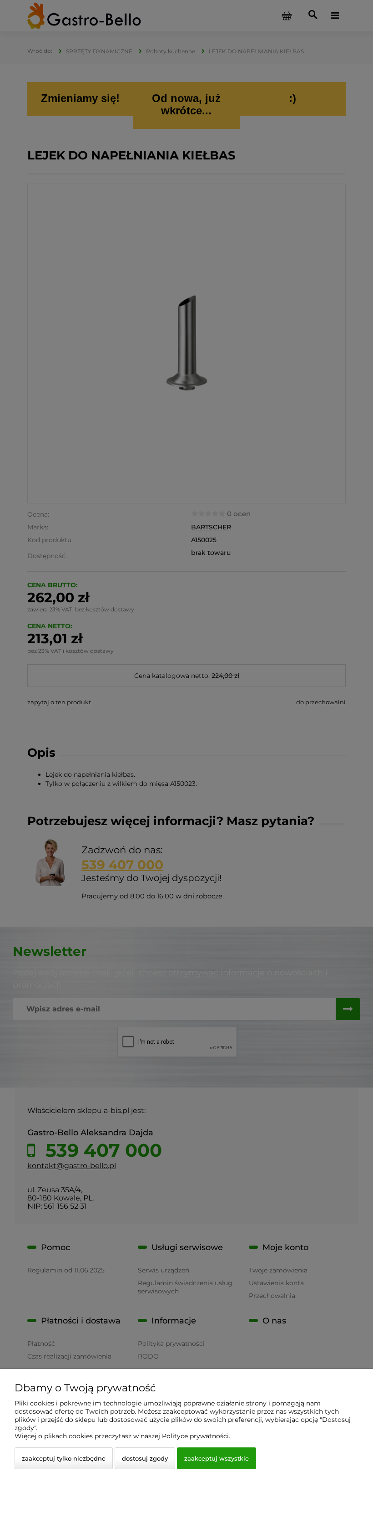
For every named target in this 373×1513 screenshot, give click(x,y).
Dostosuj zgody (145, 1458)
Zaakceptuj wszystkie (216, 1458)
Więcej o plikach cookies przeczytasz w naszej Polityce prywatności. (122, 1436)
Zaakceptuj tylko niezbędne (64, 1458)
